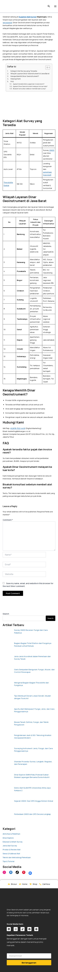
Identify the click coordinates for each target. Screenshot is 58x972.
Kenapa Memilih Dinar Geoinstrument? (25, 76)
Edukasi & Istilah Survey (13, 842)
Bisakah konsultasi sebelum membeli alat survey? (29, 89)
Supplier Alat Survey (27, 17)
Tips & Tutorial (8, 861)
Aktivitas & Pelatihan (11, 834)
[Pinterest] (23, 872)
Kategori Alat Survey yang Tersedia (24, 71)
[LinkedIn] (10, 872)
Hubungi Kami (16, 79)
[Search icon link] (49, 6)
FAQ (12, 81)
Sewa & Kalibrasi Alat (11, 853)
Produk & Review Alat (12, 849)
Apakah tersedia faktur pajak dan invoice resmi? (28, 84)
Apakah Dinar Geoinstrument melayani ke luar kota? (30, 86)
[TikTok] (17, 872)
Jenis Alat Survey (10, 845)
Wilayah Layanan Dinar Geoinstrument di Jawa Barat (30, 74)
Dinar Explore (8, 838)
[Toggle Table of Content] (46, 67)
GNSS (51, 150)
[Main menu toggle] (55, 6)
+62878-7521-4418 (17, 428)
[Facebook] (30, 873)
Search (6, 613)
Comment (8, 520)
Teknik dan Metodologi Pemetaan (17, 857)
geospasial (7, 22)
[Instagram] (4, 872)
